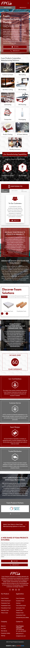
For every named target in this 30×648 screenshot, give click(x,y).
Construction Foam (20, 615)
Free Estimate (8, 7)
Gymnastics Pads (20, 608)
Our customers (4, 190)
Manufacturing (20, 296)
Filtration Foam (20, 612)
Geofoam (18, 603)
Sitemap (3, 635)
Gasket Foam (19, 610)
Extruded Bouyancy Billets (22, 617)
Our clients (15, 190)
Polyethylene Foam (5, 605)
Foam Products (5, 598)
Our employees (24, 190)
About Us (16, 220)
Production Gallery (5, 633)
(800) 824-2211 (20, 633)
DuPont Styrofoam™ (6, 600)
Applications (11, 296)
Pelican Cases (4, 612)
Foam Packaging (20, 598)
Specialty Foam (5, 610)
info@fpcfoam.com (21, 636)
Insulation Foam (20, 600)
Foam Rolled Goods (21, 605)
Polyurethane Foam (6, 608)
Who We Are (4, 631)
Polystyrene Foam (5, 603)
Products (4, 296)
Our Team (3, 628)
